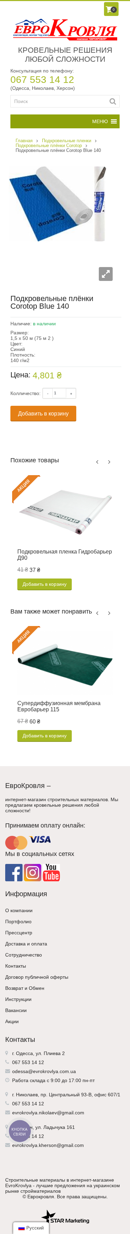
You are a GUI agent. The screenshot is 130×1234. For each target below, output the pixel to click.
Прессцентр (18, 932)
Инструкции (18, 999)
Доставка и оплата (26, 943)
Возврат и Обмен (24, 988)
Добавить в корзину (43, 414)
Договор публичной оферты (36, 977)
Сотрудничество (23, 955)
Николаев (27, 1094)
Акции (12, 1021)
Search (113, 101)
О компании (19, 910)
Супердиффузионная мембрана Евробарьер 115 (59, 706)
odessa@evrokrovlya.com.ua (44, 1071)
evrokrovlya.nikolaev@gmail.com (48, 1112)
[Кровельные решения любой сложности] (65, 30)
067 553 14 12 (42, 79)
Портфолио (18, 921)
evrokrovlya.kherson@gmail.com (48, 1145)
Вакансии (16, 1010)
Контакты (15, 966)
